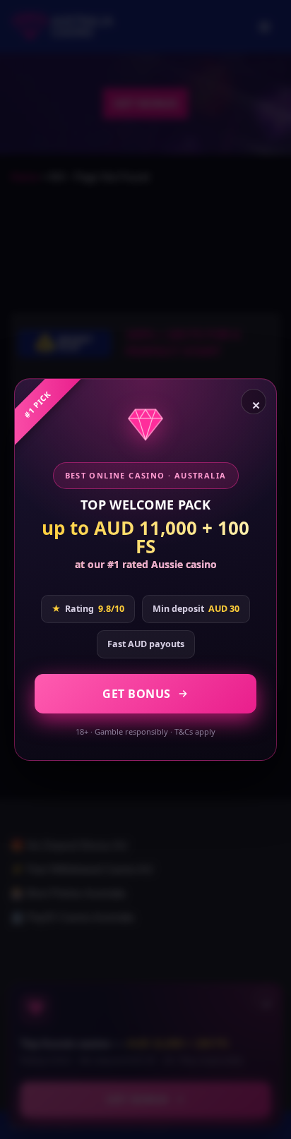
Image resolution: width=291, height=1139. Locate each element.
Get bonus (136, 693)
